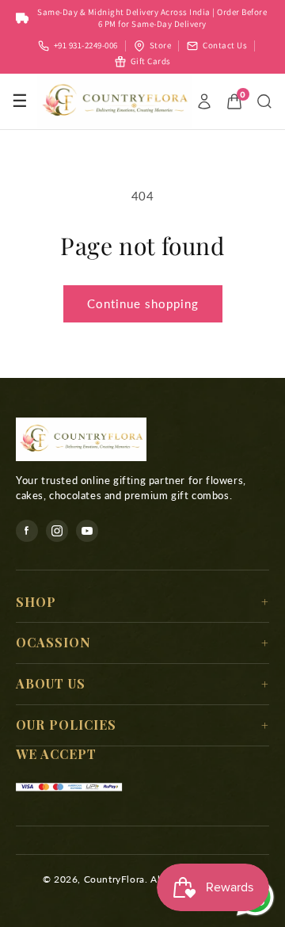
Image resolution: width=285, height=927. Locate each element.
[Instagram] (57, 531)
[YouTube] (87, 531)
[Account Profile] (204, 101)
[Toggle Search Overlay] (264, 101)
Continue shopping (143, 303)
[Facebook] (27, 531)
